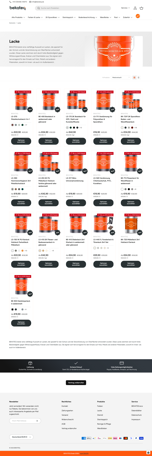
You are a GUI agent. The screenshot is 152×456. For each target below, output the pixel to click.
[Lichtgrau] (19, 125)
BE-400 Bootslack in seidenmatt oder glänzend (47, 119)
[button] (141, 8)
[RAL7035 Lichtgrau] (98, 248)
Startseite (12, 23)
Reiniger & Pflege (104, 424)
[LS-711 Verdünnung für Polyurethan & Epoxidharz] (103, 101)
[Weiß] (19, 309)
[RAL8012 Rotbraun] (132, 127)
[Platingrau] (132, 189)
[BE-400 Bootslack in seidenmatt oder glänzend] (49, 101)
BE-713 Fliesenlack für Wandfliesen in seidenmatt (130, 180)
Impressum (136, 419)
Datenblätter (137, 410)
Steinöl (100, 415)
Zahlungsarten (67, 410)
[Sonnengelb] (22, 251)
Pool (116, 17)
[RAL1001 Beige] (43, 251)
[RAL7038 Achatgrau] (129, 127)
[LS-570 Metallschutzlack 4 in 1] (21, 101)
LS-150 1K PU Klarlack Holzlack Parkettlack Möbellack (20, 242)
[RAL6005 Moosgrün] (71, 127)
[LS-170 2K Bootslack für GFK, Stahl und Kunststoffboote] (76, 101)
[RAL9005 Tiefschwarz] (74, 127)
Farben (100, 406)
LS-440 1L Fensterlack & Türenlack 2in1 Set (103, 240)
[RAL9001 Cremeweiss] (46, 251)
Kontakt (65, 406)
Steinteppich (68, 17)
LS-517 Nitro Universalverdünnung (74, 179)
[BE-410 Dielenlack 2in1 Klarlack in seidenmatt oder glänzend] (76, 224)
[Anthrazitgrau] (19, 189)
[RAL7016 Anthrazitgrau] (77, 127)
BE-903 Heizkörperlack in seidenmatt (20, 302)
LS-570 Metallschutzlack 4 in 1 (20, 117)
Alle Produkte (17, 17)
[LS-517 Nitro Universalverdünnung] (76, 162)
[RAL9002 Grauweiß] (101, 248)
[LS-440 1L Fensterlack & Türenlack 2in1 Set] (103, 224)
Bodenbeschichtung (87, 17)
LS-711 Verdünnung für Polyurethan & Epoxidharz (102, 119)
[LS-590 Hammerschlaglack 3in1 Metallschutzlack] (21, 162)
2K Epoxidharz (51, 17)
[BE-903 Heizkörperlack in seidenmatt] (21, 285)
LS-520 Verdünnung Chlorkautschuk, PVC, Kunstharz (102, 180)
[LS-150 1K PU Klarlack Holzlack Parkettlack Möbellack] (21, 224)
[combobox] (73, 8)
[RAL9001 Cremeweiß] (105, 248)
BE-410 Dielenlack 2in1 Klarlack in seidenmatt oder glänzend (75, 242)
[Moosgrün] (22, 125)
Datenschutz (137, 415)
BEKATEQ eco (137, 406)
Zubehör (126, 17)
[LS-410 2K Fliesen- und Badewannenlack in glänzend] (49, 224)
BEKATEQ (17, 448)
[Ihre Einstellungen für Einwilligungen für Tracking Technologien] (148, 452)
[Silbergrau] (16, 125)
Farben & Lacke (34, 17)
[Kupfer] (16, 189)
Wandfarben (102, 428)
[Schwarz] (129, 189)
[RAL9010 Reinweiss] (50, 251)
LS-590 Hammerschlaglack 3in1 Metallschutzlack (21, 180)
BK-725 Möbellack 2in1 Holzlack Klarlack (130, 240)
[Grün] (22, 189)
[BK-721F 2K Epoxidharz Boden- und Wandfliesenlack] (131, 101)
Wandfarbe (104, 17)
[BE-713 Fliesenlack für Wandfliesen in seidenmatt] (131, 162)
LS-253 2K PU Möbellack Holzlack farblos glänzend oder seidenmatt (47, 182)
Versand (65, 415)
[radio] (134, 77)
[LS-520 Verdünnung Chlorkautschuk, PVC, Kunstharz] (103, 162)
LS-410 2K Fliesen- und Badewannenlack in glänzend (48, 242)
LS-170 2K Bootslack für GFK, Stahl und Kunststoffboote (76, 119)
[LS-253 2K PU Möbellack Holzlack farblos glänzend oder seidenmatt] (49, 162)
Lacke (19, 23)
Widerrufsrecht (68, 419)
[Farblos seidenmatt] (19, 251)
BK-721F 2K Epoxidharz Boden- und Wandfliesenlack (130, 119)
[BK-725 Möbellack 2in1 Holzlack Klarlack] (131, 224)
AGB (63, 424)
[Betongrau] (125, 189)
